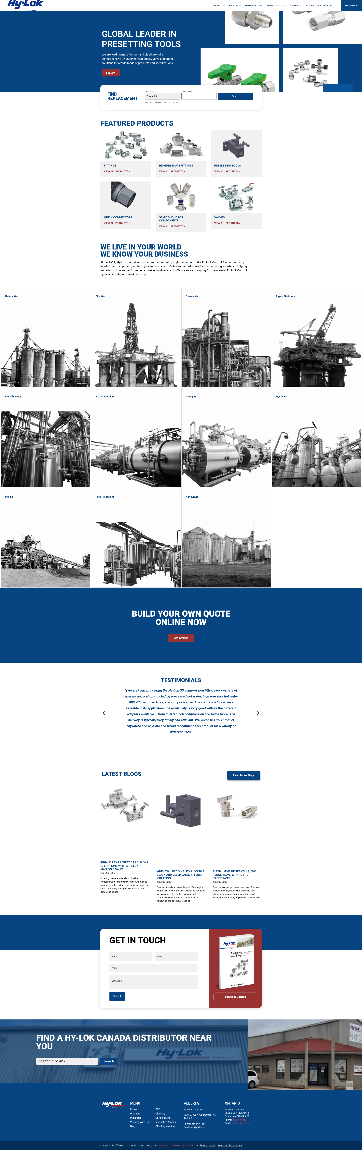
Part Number (187, 91)
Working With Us (253, 6)
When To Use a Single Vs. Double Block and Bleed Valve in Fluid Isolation (180, 875)
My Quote (350, 6)
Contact (329, 6)
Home (133, 1109)
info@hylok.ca (198, 1127)
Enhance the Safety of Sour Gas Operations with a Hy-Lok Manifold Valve (124, 866)
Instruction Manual (165, 1122)
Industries (234, 6)
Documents (295, 6)
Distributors (313, 6)
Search (108, 1061)
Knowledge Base (275, 6)
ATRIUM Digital (188, 1145)
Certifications (162, 1117)
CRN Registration (165, 1126)
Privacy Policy (208, 1145)
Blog (132, 1126)
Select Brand (151, 91)
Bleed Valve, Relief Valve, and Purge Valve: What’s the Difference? (234, 875)
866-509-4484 (198, 1123)
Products (219, 6)
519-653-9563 (239, 1119)
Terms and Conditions (230, 1145)
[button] (104, 713)
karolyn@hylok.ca (240, 1123)
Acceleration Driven (167, 1145)
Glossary (160, 1113)
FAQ (157, 1109)
